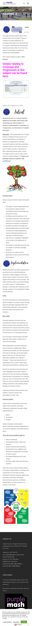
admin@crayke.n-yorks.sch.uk (15, 555)
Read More (16, 622)
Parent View (10, 557)
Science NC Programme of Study (13, 105)
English (19, 624)
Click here (15, 559)
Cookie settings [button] (7, 622)
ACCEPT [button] (24, 622)
